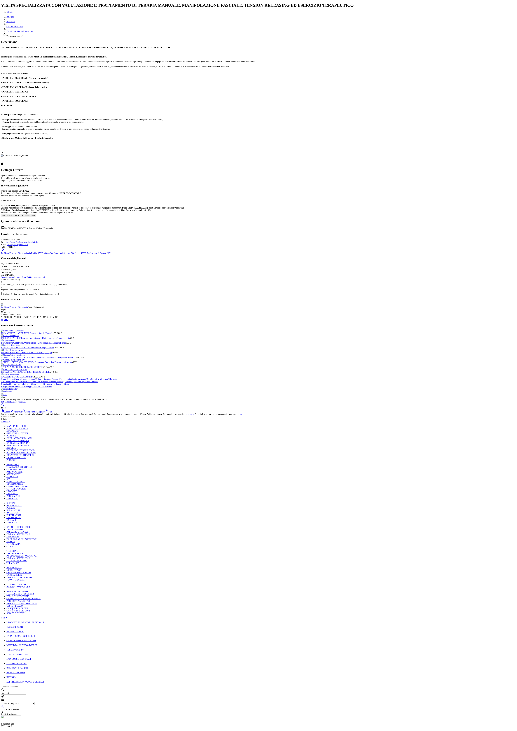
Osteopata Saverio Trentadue (41, 333)
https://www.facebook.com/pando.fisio (21, 242)
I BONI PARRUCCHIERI (31, 367)
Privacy (26, 384)
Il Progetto (112, 379)
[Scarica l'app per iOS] (6, 391)
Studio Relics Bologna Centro (41, 348)
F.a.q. (48, 384)
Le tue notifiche (54, 381)
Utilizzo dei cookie (38, 384)
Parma (24, 386)
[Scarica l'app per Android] (9, 389)
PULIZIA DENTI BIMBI (12, 338)
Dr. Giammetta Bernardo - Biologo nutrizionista (54, 357)
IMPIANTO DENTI (10, 343)
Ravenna (43, 386)
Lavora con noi (16, 384)
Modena (17, 386)
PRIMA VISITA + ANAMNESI (15, 333)
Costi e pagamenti (78, 379)
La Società (93, 381)
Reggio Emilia (33, 386)
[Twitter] (5, 320)
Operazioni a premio (80, 381)
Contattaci (5, 384)
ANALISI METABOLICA (13, 377)
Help (88, 379)
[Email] (7, 320)
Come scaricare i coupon (25, 381)
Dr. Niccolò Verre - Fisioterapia (14, 307)
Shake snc (29, 377)
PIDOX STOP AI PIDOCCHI (14, 372)
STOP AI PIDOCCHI (10, 367)
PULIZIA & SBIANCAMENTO (15, 352)
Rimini (49, 386)
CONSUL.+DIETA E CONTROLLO (17, 357)
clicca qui (190, 414)
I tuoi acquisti (41, 381)
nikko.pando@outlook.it (17, 244)
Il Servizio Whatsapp (99, 379)
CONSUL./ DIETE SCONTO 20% (16, 362)
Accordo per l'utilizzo (59, 384)
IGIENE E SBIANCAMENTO (14, 348)
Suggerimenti (66, 381)
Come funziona (7, 379)
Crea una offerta (8, 381)
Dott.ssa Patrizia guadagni (41, 352)
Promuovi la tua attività (61, 379)
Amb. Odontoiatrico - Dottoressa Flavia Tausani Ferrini (46, 338)
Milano (11, 386)
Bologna (4, 386)
